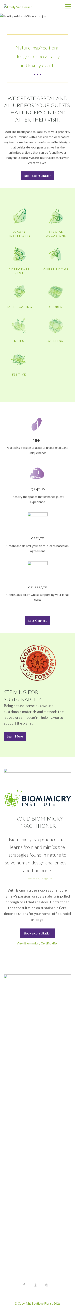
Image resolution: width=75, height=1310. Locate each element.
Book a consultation (37, 933)
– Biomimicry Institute (37, 879)
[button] (68, 6)
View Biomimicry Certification (37, 943)
